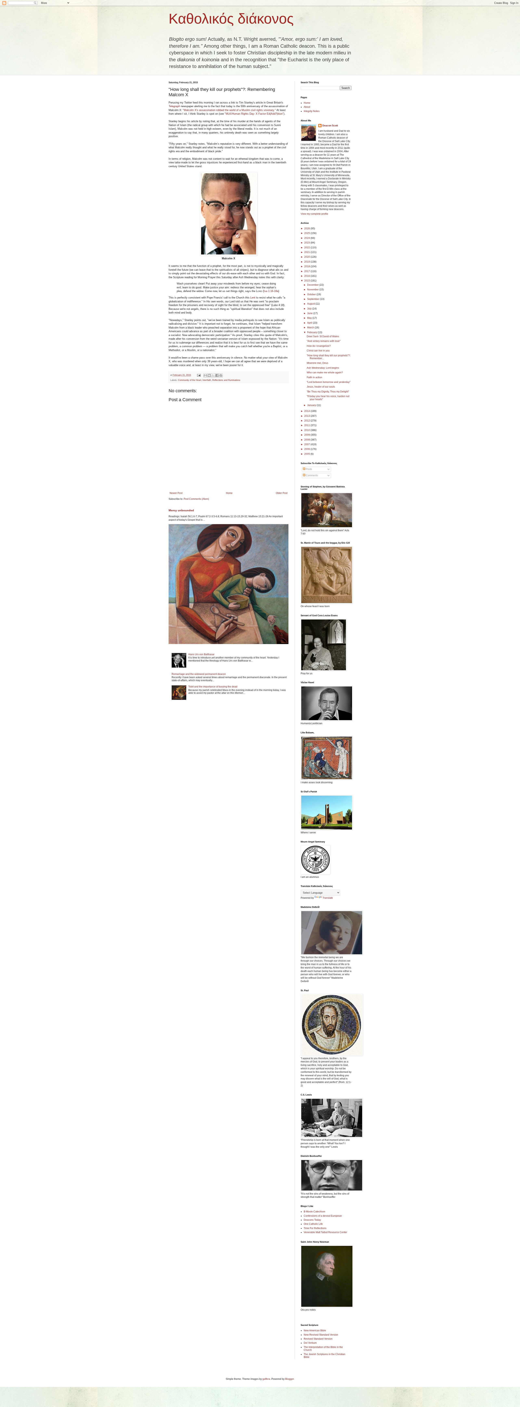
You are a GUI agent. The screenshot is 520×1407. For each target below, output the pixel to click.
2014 (307, 411)
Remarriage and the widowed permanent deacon (199, 674)
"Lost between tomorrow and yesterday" (328, 382)
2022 (307, 247)
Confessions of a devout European (323, 1215)
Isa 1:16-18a (271, 291)
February (312, 332)
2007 (307, 444)
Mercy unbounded (181, 510)
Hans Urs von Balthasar (201, 654)
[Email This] (205, 375)
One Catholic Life (313, 1224)
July (309, 308)
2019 (307, 261)
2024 (307, 238)
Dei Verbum (310, 1342)
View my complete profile (314, 213)
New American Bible (315, 1330)
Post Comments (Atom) (196, 499)
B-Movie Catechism (314, 1211)
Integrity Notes (312, 111)
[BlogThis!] (209, 375)
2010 (307, 430)
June (310, 313)
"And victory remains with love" (323, 341)
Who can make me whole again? (325, 372)
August (311, 303)
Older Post (281, 493)
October (311, 294)
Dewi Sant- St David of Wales (323, 336)
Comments (311, 475)
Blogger (289, 1379)
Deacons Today (312, 1219)
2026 (307, 228)
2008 (307, 439)
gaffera (266, 1379)
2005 (307, 453)
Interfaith (207, 380)
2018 (307, 266)
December (313, 284)
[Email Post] (198, 375)
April (310, 322)
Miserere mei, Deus (317, 363)
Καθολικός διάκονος (231, 19)
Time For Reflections (315, 1228)
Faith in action (314, 377)
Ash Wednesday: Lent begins (323, 367)
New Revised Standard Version (321, 1334)
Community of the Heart (189, 380)
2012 (307, 420)
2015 (307, 280)
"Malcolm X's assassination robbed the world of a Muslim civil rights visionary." (229, 110)
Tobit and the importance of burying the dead (212, 686)
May (309, 318)
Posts (308, 469)
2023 (307, 242)
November (313, 289)
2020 (307, 256)
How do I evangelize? (319, 346)
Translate (328, 897)
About (307, 107)
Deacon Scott (330, 125)
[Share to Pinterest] (221, 375)
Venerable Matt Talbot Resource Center (325, 1232)
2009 (307, 434)
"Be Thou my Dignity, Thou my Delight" (328, 391)
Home (229, 493)
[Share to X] (213, 375)
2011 (307, 425)
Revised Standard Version (318, 1338)
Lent (252, 297)
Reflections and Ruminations (226, 380)
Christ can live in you (318, 350)
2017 (307, 271)
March (311, 327)
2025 (307, 233)
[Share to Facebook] (217, 375)
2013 (307, 416)
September (313, 299)
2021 (307, 252)
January (312, 405)
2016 (307, 276)
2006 (307, 449)
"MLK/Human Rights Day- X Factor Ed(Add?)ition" (254, 113)
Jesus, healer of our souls (321, 386)
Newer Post (176, 493)
